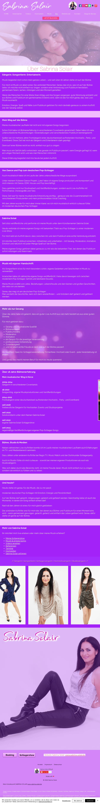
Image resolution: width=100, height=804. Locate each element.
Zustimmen (90, 801)
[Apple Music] (95, 5)
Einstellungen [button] (66, 801)
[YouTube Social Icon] (86, 5)
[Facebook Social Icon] (80, 5)
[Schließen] (97, 800)
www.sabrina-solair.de (35, 784)
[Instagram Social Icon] (83, 5)
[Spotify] (89, 5)
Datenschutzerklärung (45, 802)
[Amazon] (92, 5)
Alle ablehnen (78, 801)
